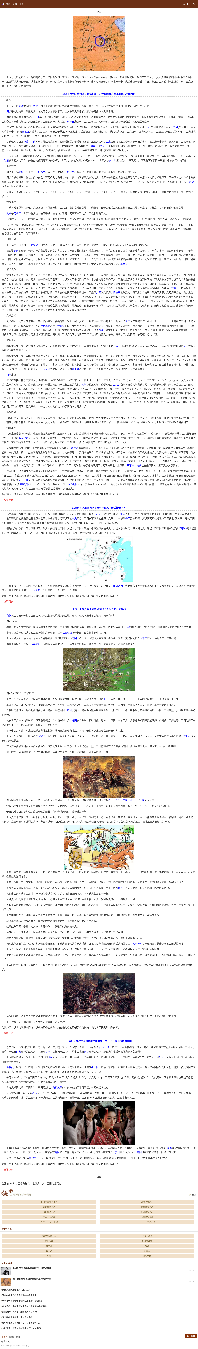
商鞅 (139, 465)
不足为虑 (35, 590)
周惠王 (116, 292)
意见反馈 (5, 1341)
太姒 (21, 172)
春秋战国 (35, 245)
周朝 (21, 106)
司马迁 (94, 146)
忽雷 (49, 1256)
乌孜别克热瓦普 (49, 1235)
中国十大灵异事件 (49, 1202)
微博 (18, 1337)
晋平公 (75, 369)
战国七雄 (67, 632)
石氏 (110, 800)
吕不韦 (130, 465)
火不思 (49, 1251)
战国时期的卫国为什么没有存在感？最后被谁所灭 (99, 507)
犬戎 (8, 213)
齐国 (16, 250)
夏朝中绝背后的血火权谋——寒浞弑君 (19, 1295)
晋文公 (61, 325)
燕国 (98, 292)
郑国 (148, 127)
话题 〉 (16, 4)
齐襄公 (175, 288)
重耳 (127, 321)
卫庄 (108, 141)
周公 (8, 111)
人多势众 (137, 943)
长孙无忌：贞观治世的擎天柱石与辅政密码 (21, 1328)
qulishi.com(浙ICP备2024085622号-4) (15, 1346)
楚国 (101, 330)
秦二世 (112, 160)
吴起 (86, 1051)
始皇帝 (74, 448)
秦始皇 (32, 1158)
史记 (102, 146)
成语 (127, 627)
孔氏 (132, 800)
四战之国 (118, 585)
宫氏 (142, 800)
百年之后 (35, 644)
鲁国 (127, 518)
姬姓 (35, 106)
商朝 (98, 514)
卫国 (22, 4)
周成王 (192, 181)
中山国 (95, 1067)
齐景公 (46, 369)
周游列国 (73, 484)
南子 (8, 374)
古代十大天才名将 (49, 1222)
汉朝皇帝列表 (146, 1212)
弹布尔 (147, 1246)
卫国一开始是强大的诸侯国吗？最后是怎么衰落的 (99, 609)
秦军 (169, 1148)
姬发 (122, 514)
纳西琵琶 (147, 1256)
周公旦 (70, 172)
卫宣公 (124, 263)
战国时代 (23, 480)
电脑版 (12, 1337)
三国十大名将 (49, 1217)
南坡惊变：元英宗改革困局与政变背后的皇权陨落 (24, 1306)
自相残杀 (57, 1087)
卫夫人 (116, 384)
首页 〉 (9, 4)
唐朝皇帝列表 (49, 1207)
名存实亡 (23, 438)
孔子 (84, 384)
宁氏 (33, 141)
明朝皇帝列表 (146, 1202)
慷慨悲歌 (24, 484)
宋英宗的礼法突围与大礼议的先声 (17, 1317)
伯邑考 (41, 172)
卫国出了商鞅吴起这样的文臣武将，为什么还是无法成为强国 (99, 1041)
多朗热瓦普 (147, 1241)
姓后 (6, 160)
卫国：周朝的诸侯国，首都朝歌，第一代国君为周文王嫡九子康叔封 (99, 93)
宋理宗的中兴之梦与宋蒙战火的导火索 (19, 1312)
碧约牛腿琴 (147, 1235)
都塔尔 (49, 1246)
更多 (194, 1195)
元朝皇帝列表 (146, 1217)
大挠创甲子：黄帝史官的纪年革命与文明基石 (22, 1301)
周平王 (70, 121)
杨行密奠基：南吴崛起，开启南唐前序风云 (21, 1323)
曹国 (175, 127)
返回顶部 (191, 1336)
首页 (3, 4)
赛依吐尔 (49, 1241)
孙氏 (25, 141)
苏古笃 (147, 1251)
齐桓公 (25, 131)
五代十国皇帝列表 (147, 1222)
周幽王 (17, 213)
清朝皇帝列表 (49, 1212)
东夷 (74, 518)
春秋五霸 (45, 325)
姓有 (120, 888)
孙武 (115, 345)
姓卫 (34, 1093)
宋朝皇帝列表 (146, 1207)
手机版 (4, 1337)
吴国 (185, 345)
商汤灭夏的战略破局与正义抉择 (16, 1290)
